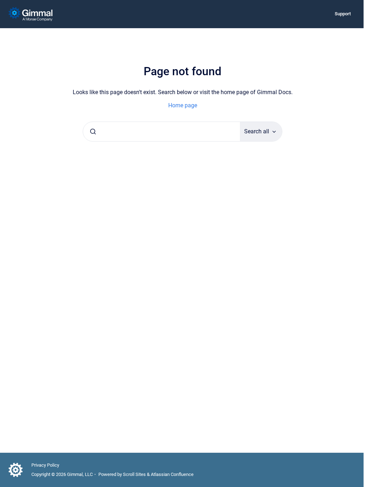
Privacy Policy (45, 465)
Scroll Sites (134, 474)
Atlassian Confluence (172, 474)
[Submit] (93, 131)
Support (343, 13)
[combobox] (161, 131)
